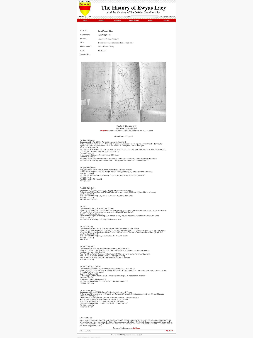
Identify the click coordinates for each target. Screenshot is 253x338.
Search (150, 20)
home (113, 334)
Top (166, 331)
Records (101, 20)
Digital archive (134, 20)
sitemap (132, 334)
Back (171, 331)
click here (104, 130)
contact (139, 334)
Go (161, 17)
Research (117, 20)
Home (85, 20)
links (127, 334)
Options (172, 17)
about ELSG (120, 334)
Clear (166, 17)
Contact (166, 20)
